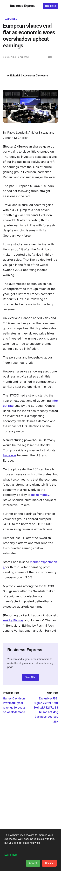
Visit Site (30, 677)
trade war (9, 455)
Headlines (50, 6)
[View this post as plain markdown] (49, 57)
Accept (33, 863)
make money (40, 494)
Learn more (10, 854)
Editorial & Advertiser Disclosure (29, 75)
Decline (49, 863)
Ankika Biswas (13, 620)
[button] (5, 6)
